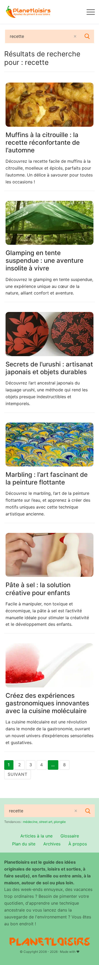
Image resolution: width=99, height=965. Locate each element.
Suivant (17, 774)
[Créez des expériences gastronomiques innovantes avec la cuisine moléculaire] (49, 665)
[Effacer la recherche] (75, 36)
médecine (30, 822)
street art (45, 822)
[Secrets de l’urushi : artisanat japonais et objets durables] (49, 334)
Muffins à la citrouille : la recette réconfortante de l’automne (43, 142)
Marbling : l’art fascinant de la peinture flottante (47, 478)
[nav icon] (91, 11)
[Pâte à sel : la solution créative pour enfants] (49, 555)
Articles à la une (36, 836)
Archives (51, 843)
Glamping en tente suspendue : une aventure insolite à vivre (44, 260)
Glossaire (69, 836)
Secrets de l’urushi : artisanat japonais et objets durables (49, 368)
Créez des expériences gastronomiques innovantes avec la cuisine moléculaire (47, 703)
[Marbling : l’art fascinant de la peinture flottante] (49, 445)
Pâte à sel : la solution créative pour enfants (38, 588)
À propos (77, 843)
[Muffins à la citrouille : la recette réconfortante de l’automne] (49, 105)
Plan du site (23, 843)
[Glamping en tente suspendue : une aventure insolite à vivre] (49, 223)
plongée (60, 822)
